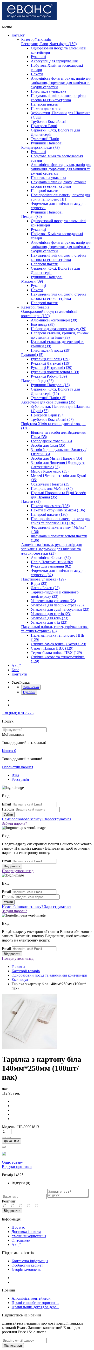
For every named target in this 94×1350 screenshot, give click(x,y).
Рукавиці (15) (32, 355)
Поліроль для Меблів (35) (52, 488)
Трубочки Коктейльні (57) (52, 419)
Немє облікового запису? (36, 819)
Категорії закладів (36, 39)
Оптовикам (21, 1240)
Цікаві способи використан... (35, 1303)
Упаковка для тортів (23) (51, 614)
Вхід (15, 775)
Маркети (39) (32, 281)
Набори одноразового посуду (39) (58, 329)
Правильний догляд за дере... (35, 1307)
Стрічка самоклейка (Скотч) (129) (58, 644)
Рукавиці (38, 57)
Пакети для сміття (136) (50, 506)
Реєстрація (20, 779)
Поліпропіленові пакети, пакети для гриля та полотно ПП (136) (60, 521)
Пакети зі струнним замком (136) (58, 510)
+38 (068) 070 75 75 (18, 713)
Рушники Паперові (46, 143)
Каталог (18, 35)
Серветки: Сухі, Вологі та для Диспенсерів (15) (55, 391)
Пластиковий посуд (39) (50, 350)
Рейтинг (9, 1201)
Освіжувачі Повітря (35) (50, 484)
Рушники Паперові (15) (50, 385)
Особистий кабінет (17, 767)
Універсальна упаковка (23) (53, 601)
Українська (31, 687)
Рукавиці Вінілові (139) (50, 359)
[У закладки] (4, 1147)
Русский (29, 692)
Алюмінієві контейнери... (33, 1298)
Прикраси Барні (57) (47, 415)
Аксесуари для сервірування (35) (48, 402)
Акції (16, 665)
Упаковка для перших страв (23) (57, 605)
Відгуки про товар (17, 1167)
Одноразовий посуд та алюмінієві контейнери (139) (49, 313)
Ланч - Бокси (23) (45, 588)
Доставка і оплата (26, 1232)
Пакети (37, 74)
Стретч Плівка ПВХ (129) (52, 648)
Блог (15, 670)
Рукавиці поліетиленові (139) (55, 372)
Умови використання (29, 1236)
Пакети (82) (30, 501)
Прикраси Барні (44, 126)
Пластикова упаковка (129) (43, 579)
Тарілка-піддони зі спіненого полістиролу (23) (55, 594)
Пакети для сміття (45, 109)
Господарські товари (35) (51, 441)
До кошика (11, 1141)
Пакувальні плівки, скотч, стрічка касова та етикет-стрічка (58, 98)
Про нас (18, 1227)
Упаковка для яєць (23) (49, 618)
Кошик (9, 751)
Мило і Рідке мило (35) (49, 471)
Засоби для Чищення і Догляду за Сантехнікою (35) (58, 465)
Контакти (19, 674)
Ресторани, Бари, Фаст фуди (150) (49, 44)
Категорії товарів (35, 307)
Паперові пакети (44, 104)
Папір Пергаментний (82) (52, 562)
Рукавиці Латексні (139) (50, 363)
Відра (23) (39, 583)
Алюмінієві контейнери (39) (54, 320)
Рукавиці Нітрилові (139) (51, 368)
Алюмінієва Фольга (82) (51, 558)
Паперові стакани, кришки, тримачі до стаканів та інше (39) (60, 335)
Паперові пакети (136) (49, 514)
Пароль (8, 809)
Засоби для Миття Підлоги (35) (56, 458)
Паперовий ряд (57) (37, 381)
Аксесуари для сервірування (54, 61)
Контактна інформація (30, 1261)
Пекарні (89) (31, 216)
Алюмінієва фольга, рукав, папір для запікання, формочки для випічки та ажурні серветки (61, 82)
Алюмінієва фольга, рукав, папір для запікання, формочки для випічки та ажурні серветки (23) (51, 549)
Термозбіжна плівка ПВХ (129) (56, 653)
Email (6, 804)
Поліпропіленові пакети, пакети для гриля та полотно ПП (60, 197)
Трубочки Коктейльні (48, 121)
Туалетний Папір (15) (48, 398)
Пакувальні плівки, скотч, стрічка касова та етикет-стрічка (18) (54, 629)
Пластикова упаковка (48, 91)
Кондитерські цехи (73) (40, 147)
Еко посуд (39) (42, 324)
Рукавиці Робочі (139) (49, 376)
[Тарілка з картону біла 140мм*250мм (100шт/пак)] (29, 1048)
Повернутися (18, 871)
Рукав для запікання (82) (51, 566)
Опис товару (12, 1162)
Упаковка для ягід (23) (49, 622)
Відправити (12, 1211)
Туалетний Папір (45, 139)
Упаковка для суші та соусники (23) (60, 609)
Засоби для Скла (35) (48, 445)
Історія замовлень (26, 1269)
